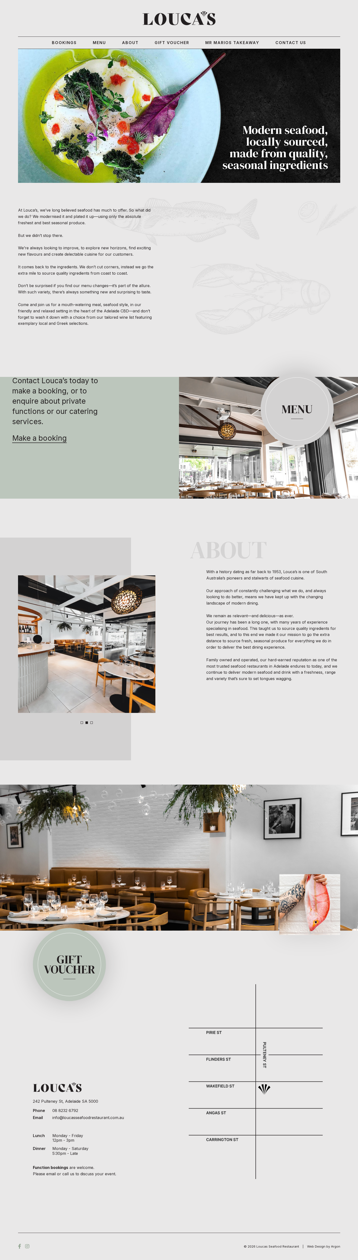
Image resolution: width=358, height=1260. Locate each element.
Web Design (316, 1246)
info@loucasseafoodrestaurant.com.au (88, 1117)
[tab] (82, 722)
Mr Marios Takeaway (232, 42)
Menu (99, 42)
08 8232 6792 (65, 1110)
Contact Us (290, 42)
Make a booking (39, 438)
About (130, 42)
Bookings (64, 42)
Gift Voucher (172, 42)
